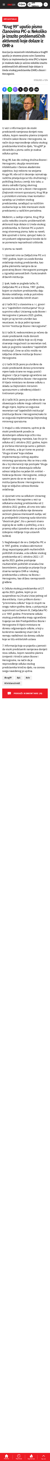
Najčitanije (31, 1459)
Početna (6, 1459)
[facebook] (4, 89)
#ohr (28, 677)
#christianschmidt (12, 683)
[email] (25, 89)
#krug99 (8, 677)
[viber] (15, 89)
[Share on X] (20, 89)
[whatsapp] (9, 89)
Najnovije (19, 1459)
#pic (18, 677)
